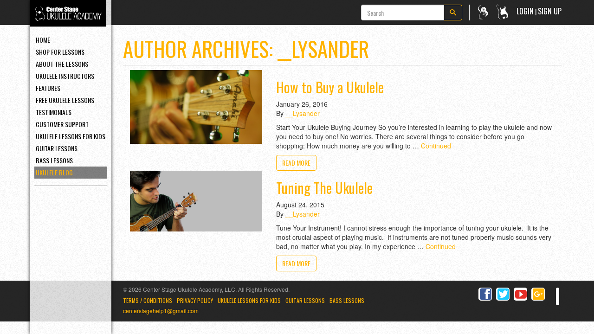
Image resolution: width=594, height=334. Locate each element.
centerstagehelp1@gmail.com (161, 311)
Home (43, 40)
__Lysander (302, 113)
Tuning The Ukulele (324, 187)
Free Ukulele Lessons (65, 100)
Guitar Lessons (56, 148)
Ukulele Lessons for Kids (249, 300)
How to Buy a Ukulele (330, 87)
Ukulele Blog (54, 172)
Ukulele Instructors (65, 76)
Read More (296, 162)
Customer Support (62, 124)
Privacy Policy (195, 300)
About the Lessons (62, 64)
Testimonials (53, 112)
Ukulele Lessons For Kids (70, 136)
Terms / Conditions (147, 300)
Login (525, 11)
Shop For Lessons (60, 52)
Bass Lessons (54, 160)
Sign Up (550, 11)
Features (48, 88)
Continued (436, 145)
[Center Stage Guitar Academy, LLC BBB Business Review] (557, 297)
